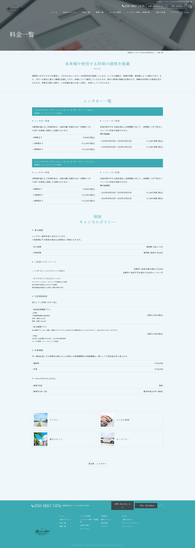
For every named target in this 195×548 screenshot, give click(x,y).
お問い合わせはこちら (156, 6)
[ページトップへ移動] (161, 505)
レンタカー (102, 463)
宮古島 (91, 463)
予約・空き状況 (177, 6)
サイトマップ (127, 526)
